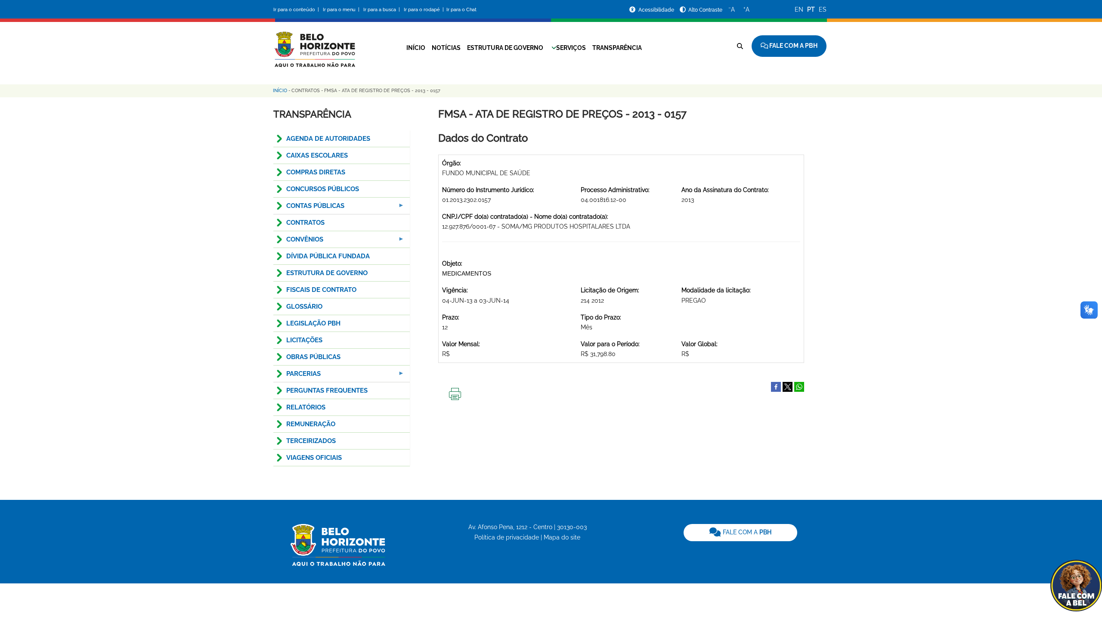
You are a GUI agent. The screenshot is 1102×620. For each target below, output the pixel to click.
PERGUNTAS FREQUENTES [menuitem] (327, 390)
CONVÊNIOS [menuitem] (298, 242)
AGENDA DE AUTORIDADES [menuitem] (328, 139)
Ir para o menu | (342, 9)
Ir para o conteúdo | (297, 9)
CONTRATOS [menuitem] (305, 222)
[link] (740, 532)
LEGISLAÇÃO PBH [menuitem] (313, 323)
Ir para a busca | (382, 9)
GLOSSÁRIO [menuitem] (304, 306)
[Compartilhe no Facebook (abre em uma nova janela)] (776, 386)
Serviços (571, 47)
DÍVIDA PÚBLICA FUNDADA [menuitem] (328, 256)
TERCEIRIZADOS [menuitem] (311, 441)
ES (822, 9)
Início (415, 47)
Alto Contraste (705, 10)
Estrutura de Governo (505, 47)
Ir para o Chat (461, 9)
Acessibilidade (656, 10)
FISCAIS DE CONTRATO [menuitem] (321, 290)
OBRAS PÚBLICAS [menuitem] (313, 357)
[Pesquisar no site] (740, 46)
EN (799, 9)
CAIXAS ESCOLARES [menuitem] (317, 155)
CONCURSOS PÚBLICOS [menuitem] (322, 189)
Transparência (617, 47)
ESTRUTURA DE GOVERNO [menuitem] (327, 273)
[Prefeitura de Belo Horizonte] (314, 44)
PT (811, 9)
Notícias (446, 47)
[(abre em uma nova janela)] (787, 386)
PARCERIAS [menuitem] (297, 376)
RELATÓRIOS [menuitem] (305, 407)
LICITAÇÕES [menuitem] (304, 340)
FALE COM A (746, 532)
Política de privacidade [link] (506, 537)
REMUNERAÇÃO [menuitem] (310, 424)
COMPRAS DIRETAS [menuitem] (315, 172)
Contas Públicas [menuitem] (308, 208)
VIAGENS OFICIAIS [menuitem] (314, 458)
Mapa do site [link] (562, 537)
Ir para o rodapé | (424, 9)
